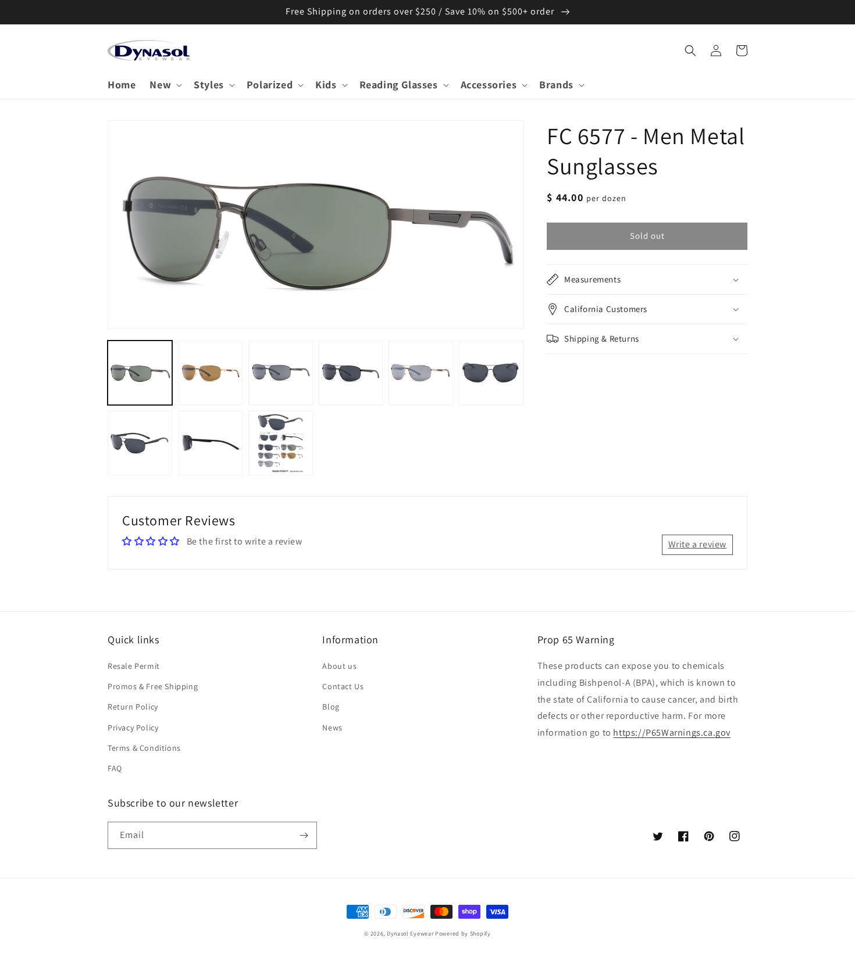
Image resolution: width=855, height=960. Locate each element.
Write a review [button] (697, 544)
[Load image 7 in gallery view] (140, 443)
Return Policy (133, 706)
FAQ (115, 768)
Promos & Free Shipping (153, 686)
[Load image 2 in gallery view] (210, 373)
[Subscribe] (303, 835)
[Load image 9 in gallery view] (280, 443)
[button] (164, 84)
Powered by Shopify (463, 933)
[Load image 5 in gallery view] (421, 373)
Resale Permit (134, 666)
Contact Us (343, 686)
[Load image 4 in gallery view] (351, 373)
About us (339, 666)
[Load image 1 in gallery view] (140, 373)
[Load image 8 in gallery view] (210, 443)
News (332, 727)
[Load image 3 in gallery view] (280, 373)
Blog (330, 706)
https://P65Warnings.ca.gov (672, 732)
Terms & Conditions (144, 748)
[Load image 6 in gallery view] (491, 373)
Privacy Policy (133, 727)
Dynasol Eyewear (410, 933)
